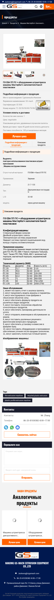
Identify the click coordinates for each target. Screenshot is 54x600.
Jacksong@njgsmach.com (15, 2)
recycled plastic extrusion (37, 396)
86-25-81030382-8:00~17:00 (40, 2)
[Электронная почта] (17, 427)
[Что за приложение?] (11, 427)
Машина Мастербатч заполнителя (32, 23)
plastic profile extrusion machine (18, 400)
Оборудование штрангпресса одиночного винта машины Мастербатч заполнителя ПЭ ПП (39, 534)
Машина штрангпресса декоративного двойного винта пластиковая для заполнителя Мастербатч (14, 534)
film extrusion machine (14, 396)
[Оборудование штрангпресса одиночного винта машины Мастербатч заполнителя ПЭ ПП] (40, 520)
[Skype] (6, 427)
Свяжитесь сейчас (27, 435)
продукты (13, 23)
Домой (4, 23)
